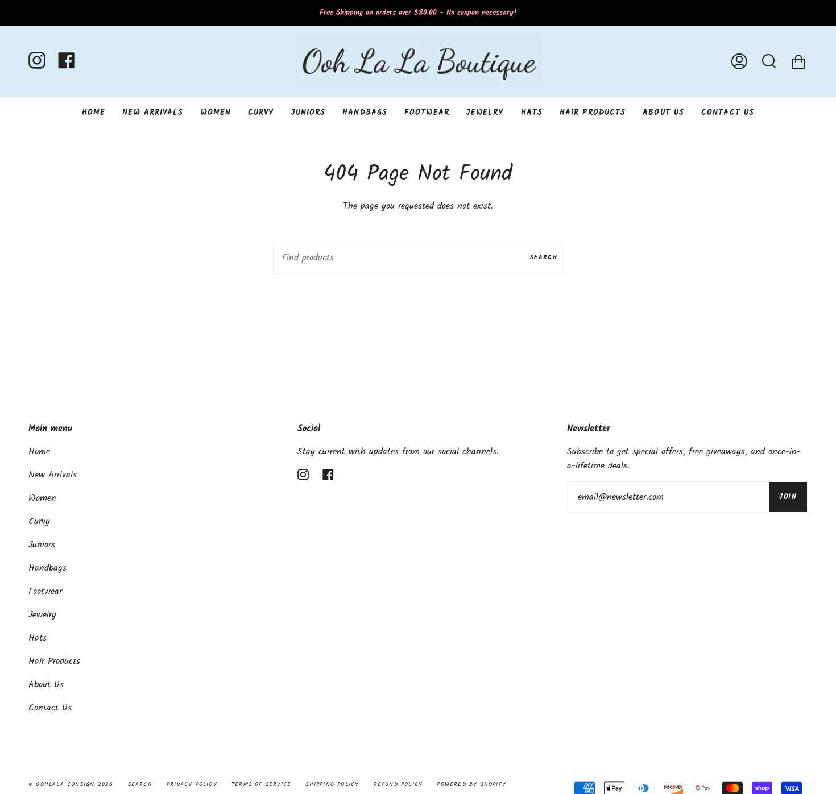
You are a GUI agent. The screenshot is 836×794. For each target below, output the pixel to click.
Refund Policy (398, 784)
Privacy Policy (192, 784)
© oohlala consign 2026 (70, 784)
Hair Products (54, 661)
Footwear (45, 591)
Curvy (39, 521)
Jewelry (42, 615)
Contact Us (50, 708)
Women (42, 498)
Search (543, 257)
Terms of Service (261, 784)
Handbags (47, 568)
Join (788, 497)
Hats (37, 638)
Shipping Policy (332, 784)
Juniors (41, 545)
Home (39, 451)
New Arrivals (52, 475)
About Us (46, 684)
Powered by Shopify (471, 784)
